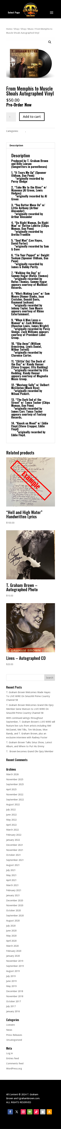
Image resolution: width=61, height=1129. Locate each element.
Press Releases (14, 1034)
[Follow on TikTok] (36, 1111)
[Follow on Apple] (42, 1111)
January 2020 (13, 955)
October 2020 (13, 910)
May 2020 (11, 935)
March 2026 (12, 774)
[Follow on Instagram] (23, 1111)
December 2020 (14, 900)
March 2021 (12, 885)
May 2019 (11, 986)
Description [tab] (16, 145)
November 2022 (14, 794)
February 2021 (13, 890)
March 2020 (12, 945)
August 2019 (13, 971)
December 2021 (14, 844)
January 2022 (13, 839)
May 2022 (11, 819)
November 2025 (14, 779)
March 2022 (12, 829)
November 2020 (14, 905)
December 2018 (14, 991)
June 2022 (11, 814)
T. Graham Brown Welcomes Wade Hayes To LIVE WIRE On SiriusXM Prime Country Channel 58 (28, 696)
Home (9, 28)
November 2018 (14, 996)
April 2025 (11, 789)
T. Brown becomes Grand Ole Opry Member (29, 751)
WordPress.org (14, 1068)
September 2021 (15, 859)
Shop (16, 28)
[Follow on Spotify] (29, 1111)
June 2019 (11, 981)
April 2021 (11, 880)
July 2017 (11, 1006)
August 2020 (13, 920)
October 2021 (13, 854)
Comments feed (14, 1063)
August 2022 (13, 804)
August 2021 (13, 865)
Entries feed (12, 1058)
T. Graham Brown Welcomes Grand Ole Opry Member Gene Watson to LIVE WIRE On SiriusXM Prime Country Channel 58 (30, 708)
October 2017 (13, 1001)
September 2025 (15, 784)
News (9, 1029)
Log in (9, 1053)
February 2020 (13, 950)
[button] (50, 42)
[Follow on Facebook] (10, 1111)
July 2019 (11, 976)
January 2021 (13, 895)
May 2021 (11, 875)
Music (31, 28)
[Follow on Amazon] (49, 1111)
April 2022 (11, 824)
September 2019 (15, 965)
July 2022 (11, 809)
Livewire (10, 1024)
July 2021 (11, 870)
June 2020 (11, 930)
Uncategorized (14, 1039)
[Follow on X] (16, 1111)
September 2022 (15, 799)
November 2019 (14, 960)
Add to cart (32, 116)
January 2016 (13, 1011)
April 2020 (11, 940)
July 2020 (11, 925)
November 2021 (14, 850)
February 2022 (13, 834)
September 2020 (15, 915)
